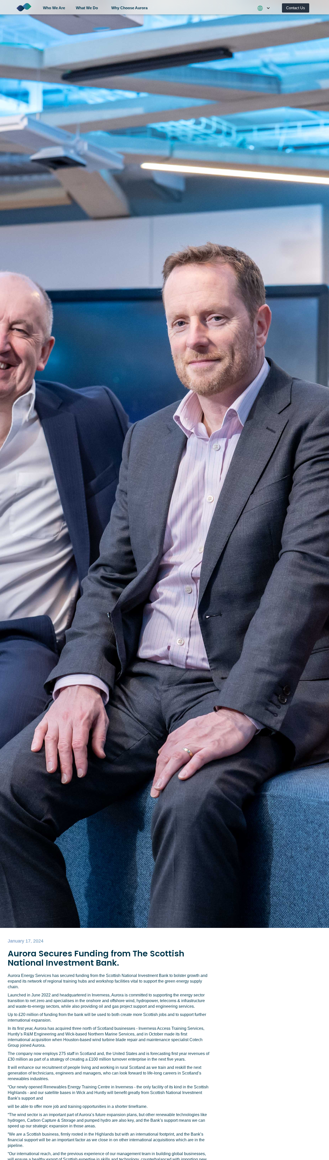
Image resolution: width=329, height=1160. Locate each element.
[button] (56, 7)
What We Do (87, 8)
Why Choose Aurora (129, 8)
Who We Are (54, 8)
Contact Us (295, 8)
